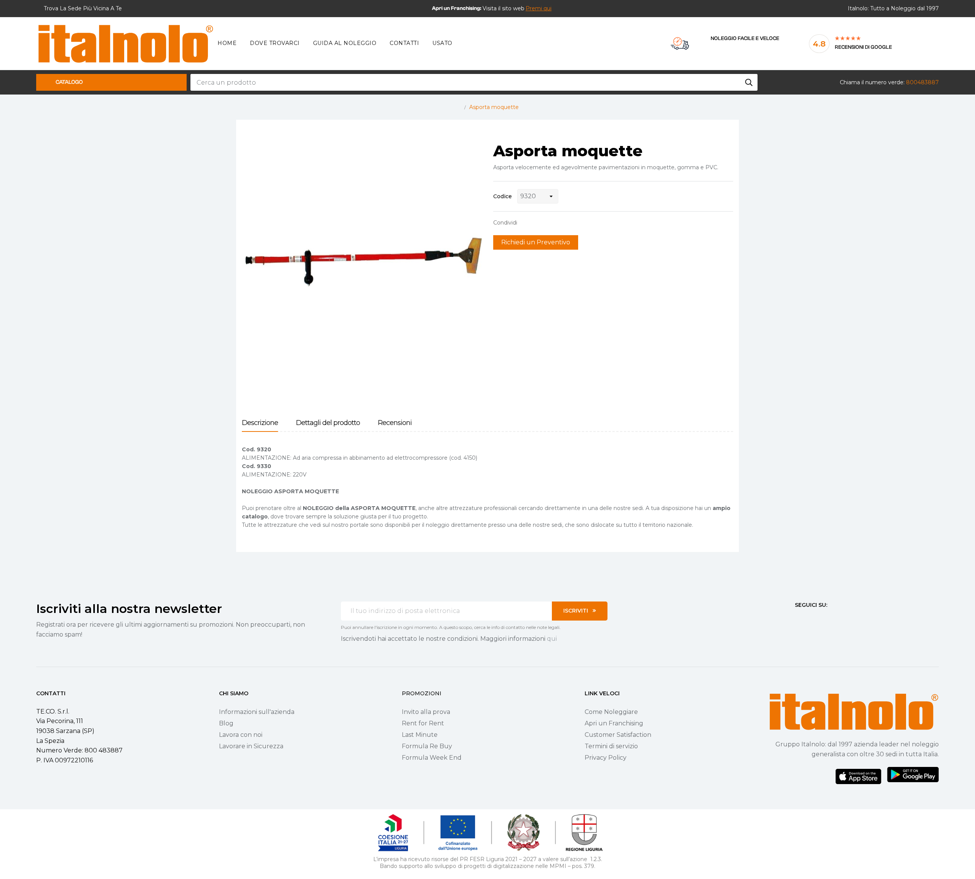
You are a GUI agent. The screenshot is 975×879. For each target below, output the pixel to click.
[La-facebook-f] (798, 619)
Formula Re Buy (427, 746)
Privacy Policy (606, 757)
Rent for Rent (423, 723)
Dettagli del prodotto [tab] (328, 423)
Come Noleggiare (611, 711)
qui (552, 638)
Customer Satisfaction (618, 734)
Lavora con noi (240, 734)
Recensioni (395, 423)
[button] (538, 8)
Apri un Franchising (614, 723)
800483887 (922, 82)
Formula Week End (432, 757)
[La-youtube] (825, 619)
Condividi (526, 222)
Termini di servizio (611, 746)
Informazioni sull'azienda (256, 711)
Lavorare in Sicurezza (251, 746)
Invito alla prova (426, 711)
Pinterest (550, 222)
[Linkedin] (839, 619)
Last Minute (420, 734)
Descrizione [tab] (260, 423)
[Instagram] (812, 619)
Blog (226, 723)
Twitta (538, 222)
